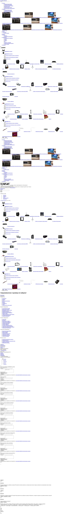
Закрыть (2, 480)
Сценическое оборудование (8, 5)
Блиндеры (4, 320)
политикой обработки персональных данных (23, 380)
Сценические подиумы (6, 335)
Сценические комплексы (6, 333)
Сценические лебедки (5, 334)
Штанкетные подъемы (6, 342)
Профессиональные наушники (7, 312)
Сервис (5, 39)
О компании (4, 32)
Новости (5, 176)
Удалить (5, 502)
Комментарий (2, 418)
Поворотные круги (5, 340)
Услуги (3, 31)
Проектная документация (8, 36)
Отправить (2, 379)
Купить (10, 496)
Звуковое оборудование (8, 10)
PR (4, 41)
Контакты (3, 181)
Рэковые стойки (4, 313)
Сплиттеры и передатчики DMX (7, 326)
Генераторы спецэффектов (6, 321)
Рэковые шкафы (4, 332)
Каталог (3, 3)
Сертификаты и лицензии (8, 38)
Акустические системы (6, 308)
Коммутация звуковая (5, 309)
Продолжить (2, 295)
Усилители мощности (5, 316)
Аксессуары (4, 319)
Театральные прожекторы (6, 327)
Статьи (5, 40)
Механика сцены (7, 6)
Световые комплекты (5, 323)
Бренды (3, 170)
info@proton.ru (12, 187)
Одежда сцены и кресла (8, 7)
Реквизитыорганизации (2, 355)
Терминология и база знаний (7, 305)
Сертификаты (4, 303)
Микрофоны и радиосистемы (7, 310)
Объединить (6, 496)
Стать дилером (6, 33)
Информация (4, 37)
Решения (3, 9)
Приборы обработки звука (6, 311)
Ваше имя (2, 367)
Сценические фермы (5, 336)
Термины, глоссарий (7, 42)
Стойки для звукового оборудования (8, 314)
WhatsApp (2, 353)
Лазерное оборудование (6, 322)
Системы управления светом (7, 325)
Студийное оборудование (6, 315)
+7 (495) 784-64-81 (3, 200)
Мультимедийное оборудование (9, 8)
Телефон (1, 368)
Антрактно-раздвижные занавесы (7, 339)
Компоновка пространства (8, 11)
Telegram (1, 352)
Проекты (3, 34)
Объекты (5, 35)
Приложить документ (4, 439)
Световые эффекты (5, 324)
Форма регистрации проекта (8, 43)
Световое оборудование (8, 141)
